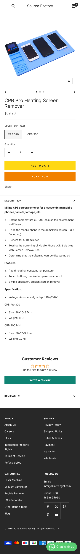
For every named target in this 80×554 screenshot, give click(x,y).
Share (8, 186)
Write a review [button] (40, 380)
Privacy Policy (52, 424)
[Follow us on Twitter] (56, 506)
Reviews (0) (12, 396)
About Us (10, 424)
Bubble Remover (14, 493)
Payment (49, 444)
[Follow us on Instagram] (64, 506)
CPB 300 (32, 134)
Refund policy (12, 462)
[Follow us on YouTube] (56, 515)
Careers (9, 431)
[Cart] (74, 6)
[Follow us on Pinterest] (48, 515)
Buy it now (40, 176)
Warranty (49, 451)
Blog (7, 513)
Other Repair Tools (15, 506)
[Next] (74, 92)
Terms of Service (14, 455)
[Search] (13, 6)
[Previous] (6, 92)
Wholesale (50, 458)
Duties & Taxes (53, 438)
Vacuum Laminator (15, 486)
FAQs (7, 438)
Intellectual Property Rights (16, 447)
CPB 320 (13, 134)
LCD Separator (13, 500)
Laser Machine (13, 480)
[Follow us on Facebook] (48, 506)
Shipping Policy (53, 431)
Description (13, 200)
